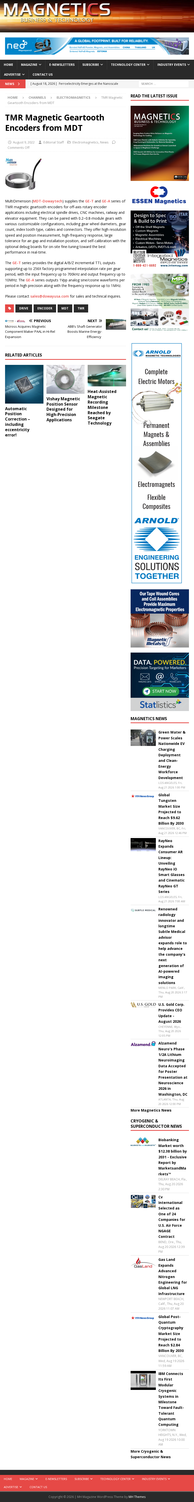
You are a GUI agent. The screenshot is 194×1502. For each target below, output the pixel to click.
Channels (37, 97)
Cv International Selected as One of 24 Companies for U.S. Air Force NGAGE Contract (171, 1217)
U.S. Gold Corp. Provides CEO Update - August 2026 (171, 1013)
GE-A (106, 201)
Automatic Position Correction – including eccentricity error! (17, 422)
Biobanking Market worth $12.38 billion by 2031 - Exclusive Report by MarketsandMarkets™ (172, 1156)
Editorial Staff (53, 142)
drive (23, 308)
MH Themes (137, 1497)
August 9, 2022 (24, 142)
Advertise (12, 74)
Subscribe (90, 64)
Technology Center (128, 64)
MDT (64, 308)
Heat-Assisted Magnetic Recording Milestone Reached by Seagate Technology (102, 407)
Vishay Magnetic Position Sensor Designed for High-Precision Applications (63, 409)
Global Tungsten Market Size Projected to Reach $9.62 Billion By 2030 (171, 809)
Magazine (29, 64)
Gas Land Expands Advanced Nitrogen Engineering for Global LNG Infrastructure (172, 1276)
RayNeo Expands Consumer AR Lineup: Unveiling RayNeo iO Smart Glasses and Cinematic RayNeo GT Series (171, 866)
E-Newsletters (62, 64)
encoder (44, 308)
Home (8, 64)
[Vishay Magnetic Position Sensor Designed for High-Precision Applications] (65, 379)
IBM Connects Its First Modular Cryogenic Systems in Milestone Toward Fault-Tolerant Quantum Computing (171, 1399)
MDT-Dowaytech (47, 201)
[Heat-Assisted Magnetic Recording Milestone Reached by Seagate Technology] (107, 376)
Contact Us (43, 74)
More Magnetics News (151, 1110)
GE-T (89, 201)
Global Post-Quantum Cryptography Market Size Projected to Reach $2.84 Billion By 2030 (171, 1333)
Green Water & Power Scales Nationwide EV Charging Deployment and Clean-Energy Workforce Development (171, 755)
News (104, 142)
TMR (81, 308)
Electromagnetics (85, 142)
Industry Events (171, 64)
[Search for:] (163, 83)
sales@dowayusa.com (49, 296)
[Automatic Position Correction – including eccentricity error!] (24, 384)
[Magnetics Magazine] (97, 29)
